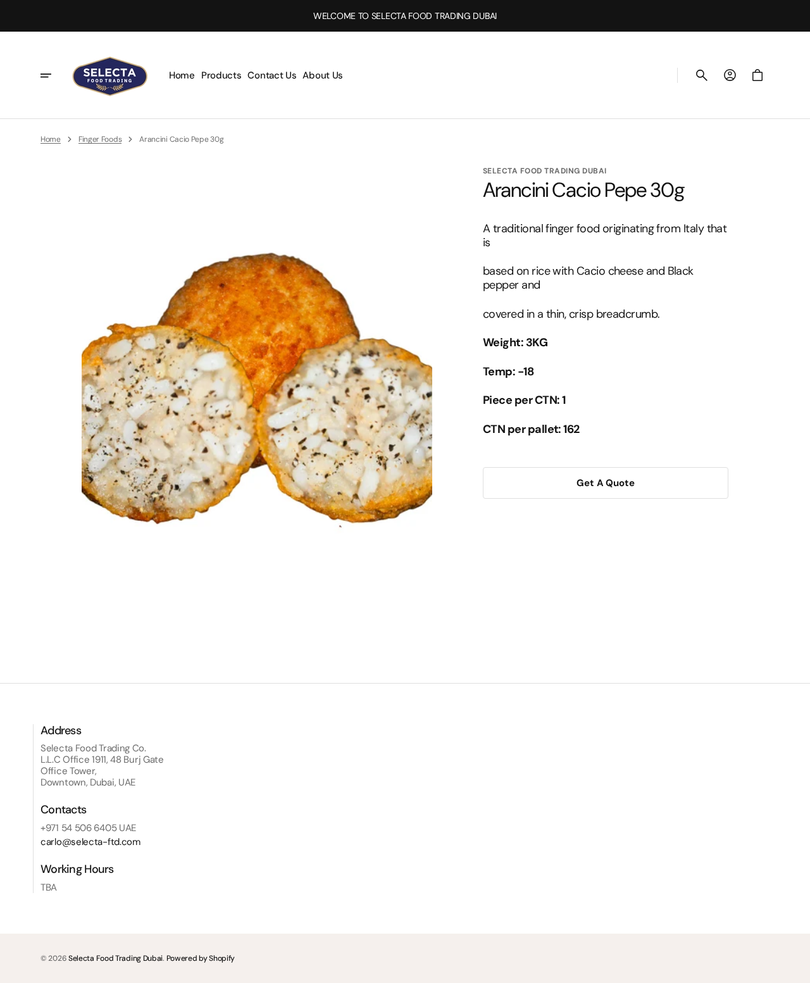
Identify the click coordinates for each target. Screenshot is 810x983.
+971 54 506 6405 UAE (88, 828)
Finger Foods (100, 139)
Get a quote (605, 483)
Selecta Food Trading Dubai (115, 958)
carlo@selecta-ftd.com (90, 842)
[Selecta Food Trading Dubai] (109, 75)
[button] (702, 75)
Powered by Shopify (200, 958)
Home (50, 139)
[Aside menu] (54, 75)
